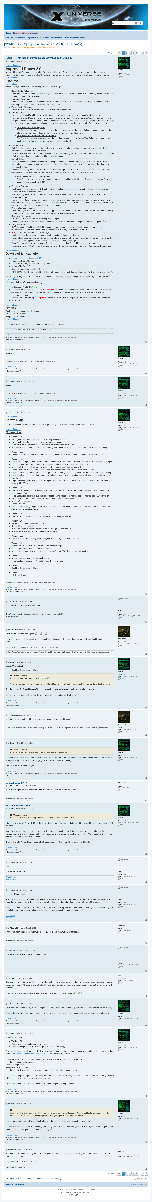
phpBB (68, 1189)
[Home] (76, 17)
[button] (119, 53)
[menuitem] (9, 33)
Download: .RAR (36, 258)
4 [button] (133, 53)
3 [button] (130, 53)
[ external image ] (13, 65)
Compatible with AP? (16, 783)
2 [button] (126, 53)
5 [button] (136, 53)
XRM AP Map (10, 877)
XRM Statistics (11, 879)
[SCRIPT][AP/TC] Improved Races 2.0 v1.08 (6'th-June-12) (43, 44)
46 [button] (142, 53)
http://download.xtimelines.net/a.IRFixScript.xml (32, 1054)
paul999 (88, 1192)
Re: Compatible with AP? (19, 805)
